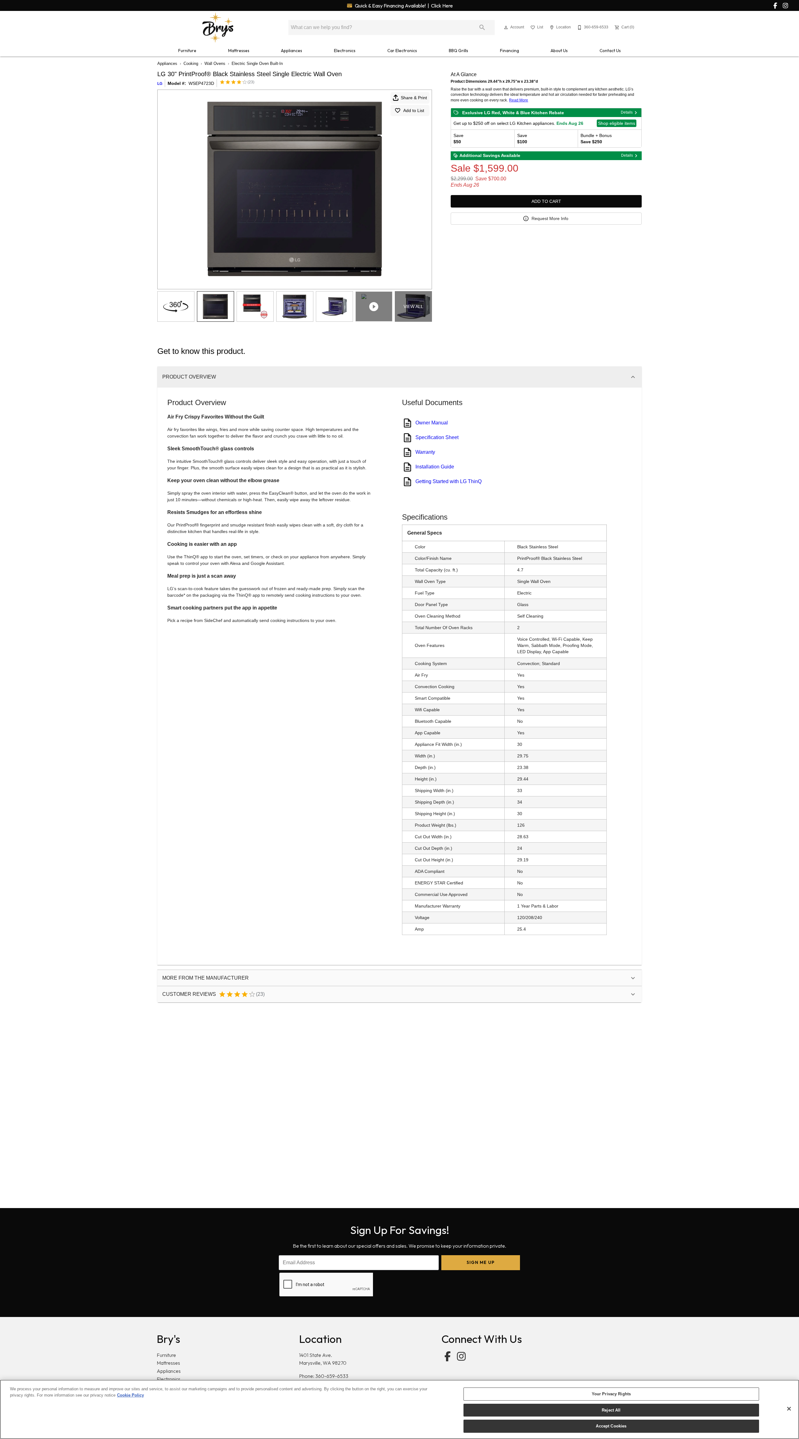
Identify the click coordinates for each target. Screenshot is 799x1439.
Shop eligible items (616, 123)
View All (413, 306)
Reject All (611, 1410)
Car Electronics (402, 50)
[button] (506, 27)
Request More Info (550, 218)
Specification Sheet (436, 437)
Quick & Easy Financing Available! (403, 5)
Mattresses (238, 50)
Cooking (191, 63)
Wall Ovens (214, 63)
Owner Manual (431, 422)
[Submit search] (482, 27)
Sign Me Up (481, 1262)
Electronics (344, 50)
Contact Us (610, 50)
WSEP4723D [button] (201, 83)
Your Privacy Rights (611, 1394)
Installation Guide (434, 466)
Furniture (187, 50)
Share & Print (414, 97)
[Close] (789, 1409)
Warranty (425, 452)
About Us (559, 50)
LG (159, 83)
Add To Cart (546, 201)
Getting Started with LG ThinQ (448, 481)
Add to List (413, 110)
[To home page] (218, 27)
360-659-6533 (331, 1376)
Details (627, 112)
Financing (509, 50)
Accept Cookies (611, 1426)
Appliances (291, 50)
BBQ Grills (458, 50)
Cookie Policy (130, 1395)
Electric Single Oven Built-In (257, 63)
